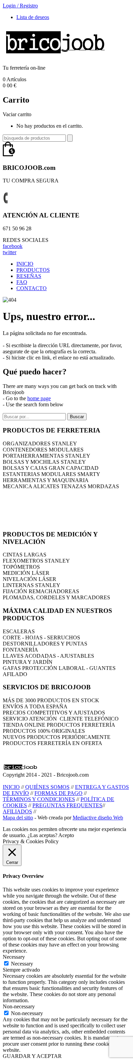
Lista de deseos (32, 17)
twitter (9, 252)
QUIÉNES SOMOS (47, 787)
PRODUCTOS (33, 270)
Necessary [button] (14, 957)
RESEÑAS (28, 276)
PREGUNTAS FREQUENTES (67, 805)
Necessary (22, 964)
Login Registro (20, 5)
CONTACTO (31, 288)
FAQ (21, 282)
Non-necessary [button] (19, 1006)
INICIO (24, 264)
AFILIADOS (17, 811)
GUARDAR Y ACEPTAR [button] (32, 1056)
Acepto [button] (66, 835)
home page (39, 398)
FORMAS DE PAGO (58, 793)
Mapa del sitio (18, 817)
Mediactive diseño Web (98, 817)
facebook (13, 246)
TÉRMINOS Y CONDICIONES (39, 799)
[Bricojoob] (55, 56)
